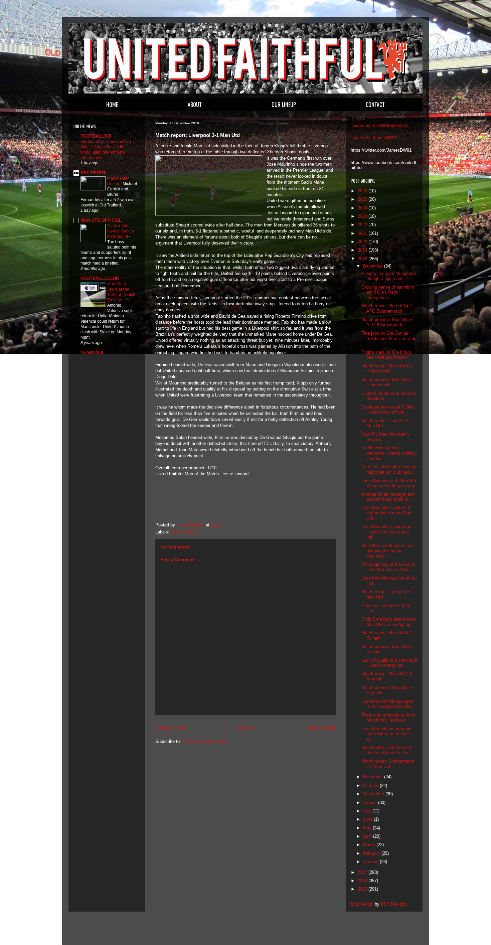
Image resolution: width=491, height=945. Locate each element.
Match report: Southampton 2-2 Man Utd (387, 764)
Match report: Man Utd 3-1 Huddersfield (386, 368)
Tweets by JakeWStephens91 (379, 125)
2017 (363, 872)
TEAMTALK (92, 352)
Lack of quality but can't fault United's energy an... (389, 663)
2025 (363, 199)
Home (247, 728)
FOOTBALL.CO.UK (99, 278)
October (371, 785)
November (373, 776)
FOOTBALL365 (95, 136)
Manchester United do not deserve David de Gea (386, 750)
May (368, 827)
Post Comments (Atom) (205, 741)
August (370, 802)
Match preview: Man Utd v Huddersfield (386, 382)
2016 (363, 880)
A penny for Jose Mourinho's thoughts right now (388, 276)
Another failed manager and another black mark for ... (388, 497)
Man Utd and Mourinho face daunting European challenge (388, 551)
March (369, 844)
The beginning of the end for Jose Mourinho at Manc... (388, 567)
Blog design (362, 904)
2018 (363, 258)
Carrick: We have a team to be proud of (120, 231)
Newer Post (170, 728)
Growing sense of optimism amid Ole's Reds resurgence (387, 292)
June (368, 819)
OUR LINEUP (284, 105)
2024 (363, 207)
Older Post (321, 728)
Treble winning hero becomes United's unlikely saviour (389, 453)
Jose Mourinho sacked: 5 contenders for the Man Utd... (386, 513)
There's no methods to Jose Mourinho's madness (388, 718)
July (367, 810)
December (373, 266)
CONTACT (375, 105)
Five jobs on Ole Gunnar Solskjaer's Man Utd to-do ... (388, 338)
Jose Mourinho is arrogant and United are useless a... (386, 734)
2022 (363, 224)
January (371, 861)
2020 (363, 241)
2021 (363, 233)
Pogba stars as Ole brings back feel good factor (386, 355)
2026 (363, 190)
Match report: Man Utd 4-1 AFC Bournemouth (386, 308)
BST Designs (393, 904)
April (368, 836)
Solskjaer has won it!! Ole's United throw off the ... (387, 410)
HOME (112, 105)
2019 (363, 250)
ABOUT (195, 105)
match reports (184, 531)
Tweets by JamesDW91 (373, 137)
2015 (363, 889)
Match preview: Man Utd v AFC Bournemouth (386, 322)
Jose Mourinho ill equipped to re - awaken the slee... (388, 704)
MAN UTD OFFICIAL (101, 220)
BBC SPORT (93, 172)
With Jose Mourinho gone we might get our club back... (389, 469)
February (372, 853)
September (374, 793)
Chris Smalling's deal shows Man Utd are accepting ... (388, 622)
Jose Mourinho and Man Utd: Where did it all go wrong (389, 483)
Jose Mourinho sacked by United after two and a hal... (386, 531)
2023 (363, 216)
